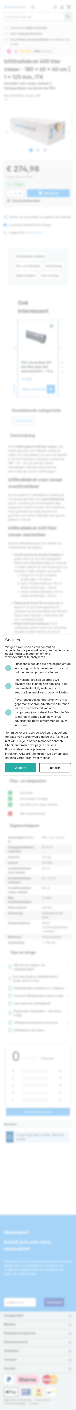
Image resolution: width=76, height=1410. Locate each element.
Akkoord (20, 767)
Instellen (55, 767)
